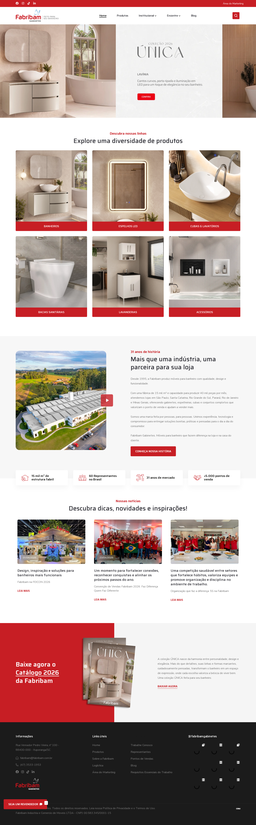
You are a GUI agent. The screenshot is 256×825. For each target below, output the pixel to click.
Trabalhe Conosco (142, 745)
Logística (97, 765)
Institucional (146, 15)
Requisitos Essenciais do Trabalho (151, 772)
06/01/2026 (183, 557)
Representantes (141, 752)
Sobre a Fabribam (103, 759)
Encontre (172, 15)
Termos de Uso (145, 808)
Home (103, 15)
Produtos (122, 15)
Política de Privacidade (116, 808)
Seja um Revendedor (23, 804)
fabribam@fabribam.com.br (36, 758)
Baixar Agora (167, 686)
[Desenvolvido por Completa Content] (238, 808)
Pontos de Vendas (142, 759)
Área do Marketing (233, 3)
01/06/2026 (29, 557)
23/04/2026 (106, 557)
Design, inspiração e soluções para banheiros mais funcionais (45, 573)
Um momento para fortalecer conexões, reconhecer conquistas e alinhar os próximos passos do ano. (126, 575)
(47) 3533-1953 (30, 765)
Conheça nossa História (153, 451)
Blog (193, 15)
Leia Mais (23, 591)
